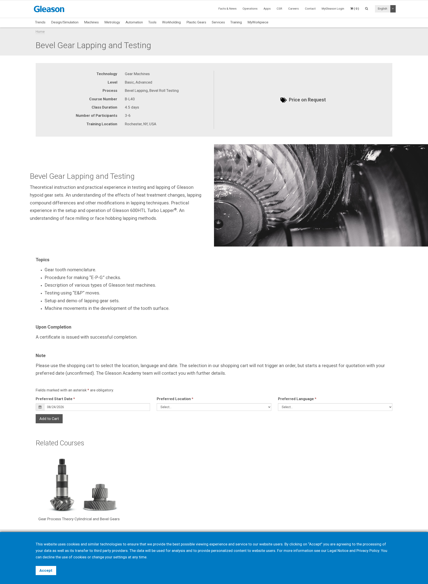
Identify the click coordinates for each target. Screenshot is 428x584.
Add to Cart (49, 418)
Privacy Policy (367, 550)
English (382, 8)
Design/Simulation (64, 22)
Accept (45, 570)
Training (236, 22)
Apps (267, 8)
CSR (279, 8)
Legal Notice (337, 550)
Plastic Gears (196, 22)
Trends (40, 22)
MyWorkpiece (257, 22)
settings (120, 557)
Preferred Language (297, 399)
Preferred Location (175, 399)
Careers (293, 8)
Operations (250, 8)
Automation (134, 22)
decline (49, 557)
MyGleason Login (333, 8)
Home (40, 32)
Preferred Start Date (55, 399)
